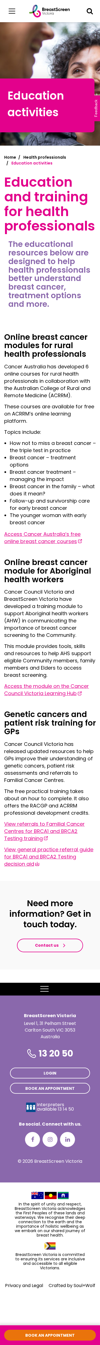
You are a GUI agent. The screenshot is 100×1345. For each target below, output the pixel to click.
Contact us (47, 945)
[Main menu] (11, 11)
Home (10, 157)
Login (50, 1073)
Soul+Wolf (84, 1285)
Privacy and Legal (24, 1285)
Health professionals (44, 157)
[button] (90, 11)
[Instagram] (50, 1139)
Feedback (96, 108)
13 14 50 (66, 1109)
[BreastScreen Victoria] (49, 11)
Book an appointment (50, 1088)
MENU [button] (57, 989)
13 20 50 (56, 1053)
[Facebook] (32, 1139)
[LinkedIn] (67, 1139)
